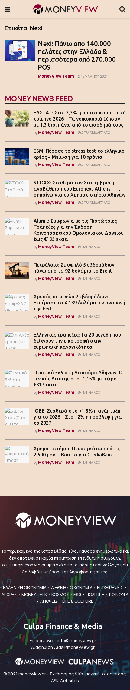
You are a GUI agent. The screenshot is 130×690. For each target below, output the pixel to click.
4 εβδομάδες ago (95, 133)
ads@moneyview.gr (75, 647)
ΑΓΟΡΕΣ (9, 594)
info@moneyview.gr (76, 640)
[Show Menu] (7, 9)
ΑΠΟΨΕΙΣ (49, 601)
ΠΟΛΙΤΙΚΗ (95, 594)
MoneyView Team (56, 76)
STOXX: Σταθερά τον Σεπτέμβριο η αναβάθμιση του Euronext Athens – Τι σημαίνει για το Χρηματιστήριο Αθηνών (79, 188)
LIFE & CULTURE (77, 601)
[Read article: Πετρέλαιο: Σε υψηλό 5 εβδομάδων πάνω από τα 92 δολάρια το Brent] (17, 270)
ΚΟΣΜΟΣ (60, 594)
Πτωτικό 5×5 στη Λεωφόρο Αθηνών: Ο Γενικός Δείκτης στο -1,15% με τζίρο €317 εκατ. (78, 378)
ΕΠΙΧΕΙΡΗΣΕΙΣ (110, 587)
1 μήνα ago (90, 247)
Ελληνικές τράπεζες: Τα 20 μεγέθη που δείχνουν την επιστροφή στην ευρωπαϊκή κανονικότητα (77, 341)
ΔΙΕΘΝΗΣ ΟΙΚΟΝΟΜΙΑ (72, 587)
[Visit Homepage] (65, 9)
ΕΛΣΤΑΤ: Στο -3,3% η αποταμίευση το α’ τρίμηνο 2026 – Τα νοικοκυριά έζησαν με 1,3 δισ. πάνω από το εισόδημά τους (79, 119)
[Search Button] (122, 9)
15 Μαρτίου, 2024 (93, 76)
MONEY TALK (34, 594)
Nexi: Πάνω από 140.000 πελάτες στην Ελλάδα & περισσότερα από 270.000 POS (77, 55)
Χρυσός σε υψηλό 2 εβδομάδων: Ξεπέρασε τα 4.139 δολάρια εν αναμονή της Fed (79, 302)
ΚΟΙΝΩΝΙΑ (118, 594)
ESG (77, 594)
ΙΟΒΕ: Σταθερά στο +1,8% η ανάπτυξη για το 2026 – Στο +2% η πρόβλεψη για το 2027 (78, 417)
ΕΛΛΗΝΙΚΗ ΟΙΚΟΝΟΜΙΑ (25, 587)
